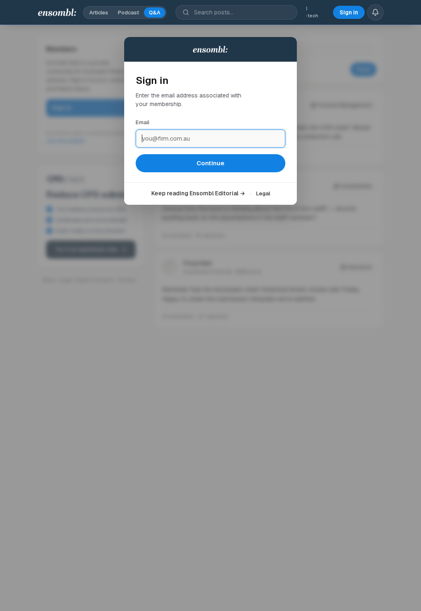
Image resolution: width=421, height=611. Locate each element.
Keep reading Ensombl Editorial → (198, 193)
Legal (263, 193)
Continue (210, 163)
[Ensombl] (57, 12)
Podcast (128, 12)
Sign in (349, 12)
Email (142, 122)
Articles (98, 12)
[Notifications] (375, 12)
